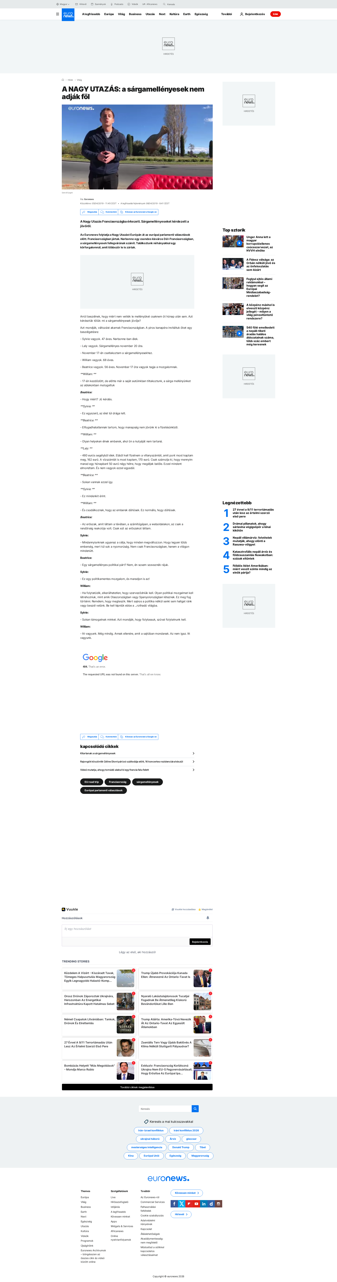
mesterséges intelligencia (146, 1147)
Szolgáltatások (119, 1191)
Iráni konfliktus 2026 (186, 1130)
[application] (137, 147)
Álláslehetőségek (150, 1233)
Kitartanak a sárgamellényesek (97, 753)
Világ (121, 14)
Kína (131, 1155)
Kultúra (174, 14)
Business (135, 14)
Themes (85, 1191)
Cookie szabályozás (152, 1215)
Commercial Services (153, 1201)
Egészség (201, 14)
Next (162, 14)
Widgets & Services (122, 1226)
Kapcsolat (146, 1228)
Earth (186, 14)
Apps (114, 1221)
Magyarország (200, 1155)
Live (275, 13)
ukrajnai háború (150, 1138)
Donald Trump (180, 1147)
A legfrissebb (91, 14)
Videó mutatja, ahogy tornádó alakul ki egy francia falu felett (114, 769)
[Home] (63, 80)
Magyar (63, 4)
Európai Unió (151, 1155)
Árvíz (173, 1138)
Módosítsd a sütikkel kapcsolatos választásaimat (152, 1251)
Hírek (70, 80)
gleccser (191, 1138)
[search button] (164, 4)
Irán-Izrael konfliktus (151, 1130)
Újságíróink (87, 1245)
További (145, 1191)
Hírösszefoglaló (119, 1201)
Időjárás (115, 1206)
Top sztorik (234, 230)
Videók (85, 1235)
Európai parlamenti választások (104, 790)
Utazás (150, 14)
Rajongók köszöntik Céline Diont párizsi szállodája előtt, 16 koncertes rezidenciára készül (131, 761)
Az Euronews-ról (150, 1197)
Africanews (117, 1231)
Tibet (203, 1147)
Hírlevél (179, 1214)
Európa (109, 14)
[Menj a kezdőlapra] (68, 14)
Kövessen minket (120, 1216)
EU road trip (92, 781)
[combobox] (182, 4)
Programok (87, 1240)
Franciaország (117, 781)
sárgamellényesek (147, 781)
